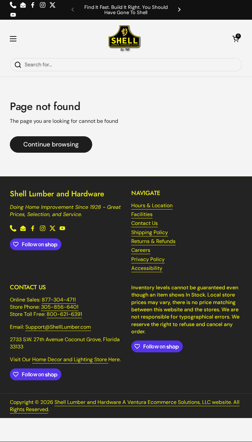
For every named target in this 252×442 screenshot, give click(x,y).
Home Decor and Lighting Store (70, 359)
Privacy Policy (148, 259)
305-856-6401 (59, 306)
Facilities (142, 214)
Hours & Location (152, 205)
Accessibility (146, 268)
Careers (140, 250)
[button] (235, 38)
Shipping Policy (149, 232)
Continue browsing (51, 144)
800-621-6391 (64, 314)
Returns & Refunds (153, 241)
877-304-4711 (59, 299)
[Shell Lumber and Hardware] (124, 39)
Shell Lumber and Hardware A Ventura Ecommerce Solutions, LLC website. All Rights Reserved (125, 406)
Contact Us (144, 223)
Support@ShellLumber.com (58, 326)
